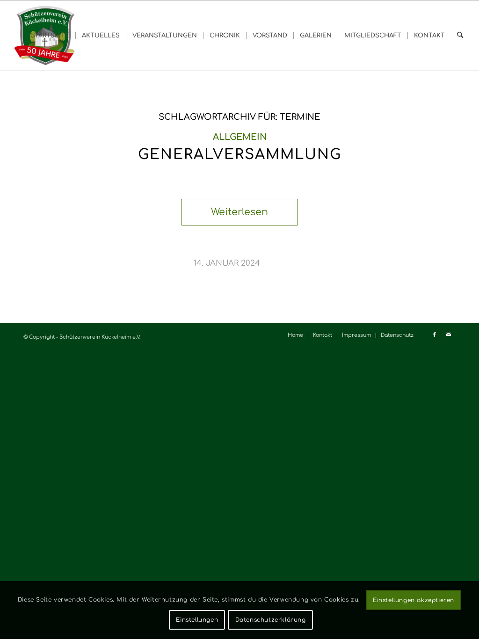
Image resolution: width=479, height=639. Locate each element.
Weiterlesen (239, 212)
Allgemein (240, 137)
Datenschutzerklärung (270, 620)
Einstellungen (197, 620)
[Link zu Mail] (449, 335)
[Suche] (460, 35)
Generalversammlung (239, 154)
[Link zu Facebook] (435, 335)
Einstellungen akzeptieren (413, 600)
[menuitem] (50, 35)
